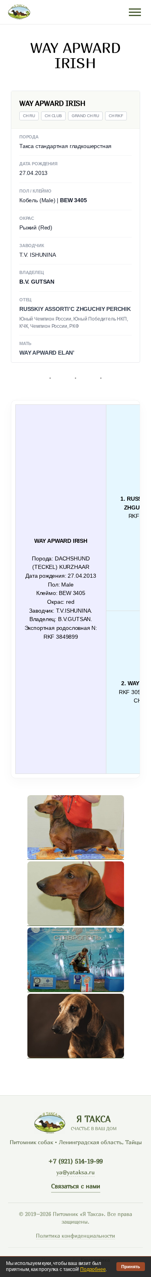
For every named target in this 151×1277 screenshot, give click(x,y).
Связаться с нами (75, 1186)
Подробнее (92, 1269)
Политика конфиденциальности (75, 1236)
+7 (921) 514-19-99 (75, 1161)
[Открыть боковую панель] (135, 12)
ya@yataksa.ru (75, 1172)
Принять (130, 1266)
